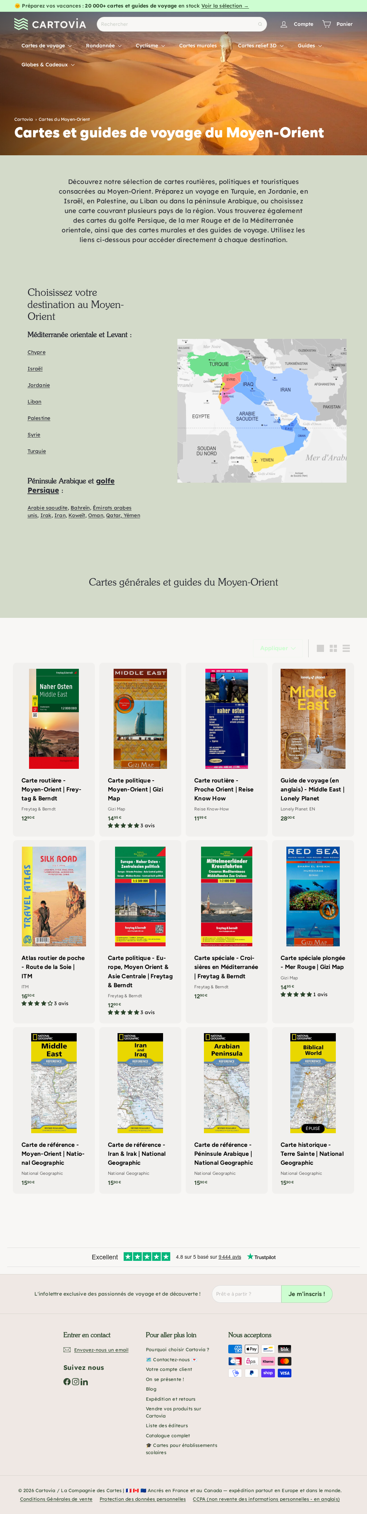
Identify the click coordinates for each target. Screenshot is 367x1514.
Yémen (132, 515)
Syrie (34, 434)
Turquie (37, 451)
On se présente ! (165, 1379)
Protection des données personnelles (143, 1499)
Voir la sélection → (225, 6)
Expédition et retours (170, 1399)
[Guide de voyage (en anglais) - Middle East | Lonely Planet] (313, 746)
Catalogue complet (168, 1435)
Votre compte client (169, 1369)
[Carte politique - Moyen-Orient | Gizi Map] (140, 750)
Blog (151, 1389)
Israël (35, 368)
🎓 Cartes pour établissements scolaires (181, 1448)
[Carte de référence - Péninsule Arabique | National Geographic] (226, 1110)
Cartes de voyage (44, 45)
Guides (307, 45)
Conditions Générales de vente (56, 1499)
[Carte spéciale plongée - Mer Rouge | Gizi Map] (313, 922)
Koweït (76, 515)
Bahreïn (80, 508)
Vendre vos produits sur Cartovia (173, 1412)
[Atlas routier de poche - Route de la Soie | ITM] (54, 927)
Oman (95, 515)
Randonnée (101, 45)
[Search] (260, 24)
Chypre (37, 352)
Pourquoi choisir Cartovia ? (178, 1349)
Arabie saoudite (48, 508)
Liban (35, 401)
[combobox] (182, 24)
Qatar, (114, 515)
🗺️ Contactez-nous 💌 (171, 1359)
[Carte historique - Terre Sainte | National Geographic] (313, 1110)
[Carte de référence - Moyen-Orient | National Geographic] (54, 1110)
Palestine (39, 418)
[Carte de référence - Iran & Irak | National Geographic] (140, 1110)
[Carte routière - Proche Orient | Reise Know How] (226, 746)
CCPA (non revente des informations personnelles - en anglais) (266, 1499)
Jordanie (39, 385)
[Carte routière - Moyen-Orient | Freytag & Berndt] (54, 746)
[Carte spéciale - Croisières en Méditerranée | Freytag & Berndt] (226, 923)
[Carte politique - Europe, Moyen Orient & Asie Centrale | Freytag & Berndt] (140, 931)
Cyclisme (147, 45)
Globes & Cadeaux (45, 64)
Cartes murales (198, 45)
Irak (46, 515)
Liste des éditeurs (167, 1425)
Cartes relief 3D (258, 45)
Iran (60, 515)
